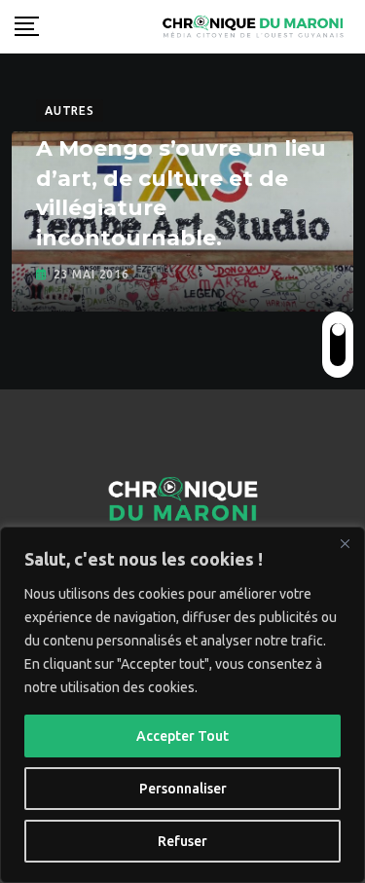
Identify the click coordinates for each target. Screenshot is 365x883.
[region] (182, 705)
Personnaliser (183, 788)
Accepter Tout (182, 736)
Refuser (182, 841)
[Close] (344, 543)
